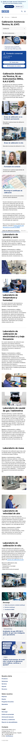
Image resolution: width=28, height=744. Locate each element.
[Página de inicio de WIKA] (5, 11)
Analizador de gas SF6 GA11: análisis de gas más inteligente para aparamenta (14, 633)
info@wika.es (6, 58)
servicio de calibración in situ (15, 559)
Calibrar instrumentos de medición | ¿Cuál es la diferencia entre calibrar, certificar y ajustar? (14, 662)
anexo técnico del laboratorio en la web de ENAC (13, 226)
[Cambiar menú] (25, 11)
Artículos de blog (8, 628)
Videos (5, 657)
